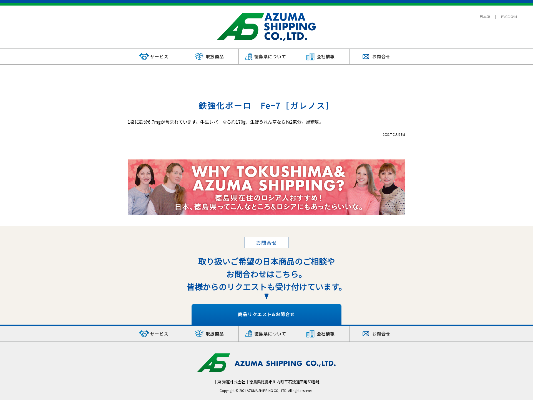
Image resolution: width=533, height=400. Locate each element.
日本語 (484, 16)
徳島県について (270, 56)
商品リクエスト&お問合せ (266, 314)
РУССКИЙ (509, 16)
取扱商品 (215, 56)
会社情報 (326, 56)
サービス (159, 56)
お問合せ (381, 56)
